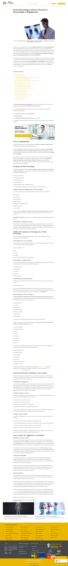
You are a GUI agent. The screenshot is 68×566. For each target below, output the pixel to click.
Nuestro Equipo (34, 546)
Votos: (20, 500)
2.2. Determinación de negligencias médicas (22, 79)
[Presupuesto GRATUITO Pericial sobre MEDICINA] (34, 132)
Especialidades (33, 3)
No (31, 564)
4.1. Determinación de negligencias (21, 89)
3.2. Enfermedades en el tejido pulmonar (22, 83)
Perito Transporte (25, 539)
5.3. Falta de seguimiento (19, 99)
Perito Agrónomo (24, 527)
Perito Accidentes (10, 527)
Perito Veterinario (40, 539)
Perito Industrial (9, 531)
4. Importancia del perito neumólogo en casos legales (23, 88)
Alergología (15, 491)
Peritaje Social (54, 537)
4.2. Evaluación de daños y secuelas (21, 91)
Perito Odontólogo (25, 535)
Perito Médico (39, 533)
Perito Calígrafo (9, 529)
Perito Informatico (25, 531)
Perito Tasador (9, 539)
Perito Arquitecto (40, 527)
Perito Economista (55, 529)
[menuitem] (29, 3)
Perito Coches (24, 529)
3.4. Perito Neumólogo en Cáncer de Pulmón (22, 86)
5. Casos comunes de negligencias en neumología (22, 94)
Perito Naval (8, 535)
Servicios (33, 548)
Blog (29, 3)
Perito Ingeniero (39, 531)
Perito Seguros (39, 537)
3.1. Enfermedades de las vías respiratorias (22, 82)
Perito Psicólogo (39, 535)
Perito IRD (53, 531)
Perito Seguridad (24, 537)
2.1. (27, 77)
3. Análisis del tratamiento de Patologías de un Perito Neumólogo (25, 80)
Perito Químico (9, 537)
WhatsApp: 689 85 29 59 (23, 553)
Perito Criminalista (40, 529)
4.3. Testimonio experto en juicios (20, 92)
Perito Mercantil (54, 533)
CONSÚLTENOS (61, 3)
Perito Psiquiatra (54, 535)
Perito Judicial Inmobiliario (12, 533)
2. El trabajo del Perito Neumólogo (19, 75)
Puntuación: (15, 500)
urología (34, 497)
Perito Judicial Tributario (26, 533)
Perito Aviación (54, 527)
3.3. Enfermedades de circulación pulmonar (22, 85)
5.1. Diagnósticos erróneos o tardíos (21, 96)
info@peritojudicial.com (22, 551)
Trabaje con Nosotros (35, 550)
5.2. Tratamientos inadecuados (20, 97)
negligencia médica (42, 366)
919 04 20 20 (21, 549)
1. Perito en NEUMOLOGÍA (18, 74)
